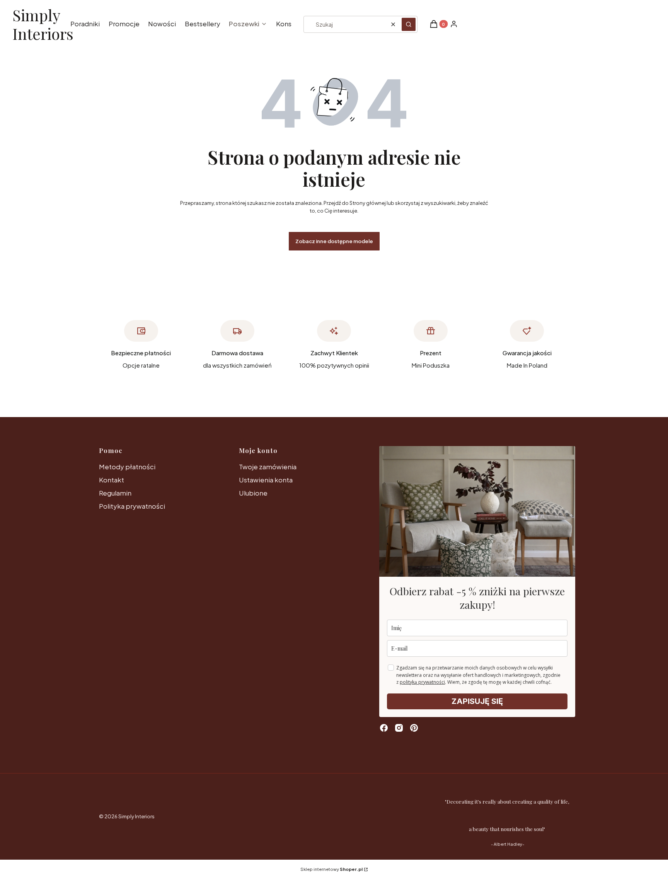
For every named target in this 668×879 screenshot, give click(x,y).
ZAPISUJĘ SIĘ (477, 701)
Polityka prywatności (132, 506)
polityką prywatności (422, 682)
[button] (409, 24)
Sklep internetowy (331, 869)
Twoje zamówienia (268, 466)
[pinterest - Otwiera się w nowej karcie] (414, 727)
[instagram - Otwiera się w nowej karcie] (399, 727)
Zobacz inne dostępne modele (334, 241)
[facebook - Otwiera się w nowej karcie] (384, 727)
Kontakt (111, 479)
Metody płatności (127, 466)
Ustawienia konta (266, 479)
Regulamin (115, 493)
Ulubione (253, 493)
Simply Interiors (42, 24)
